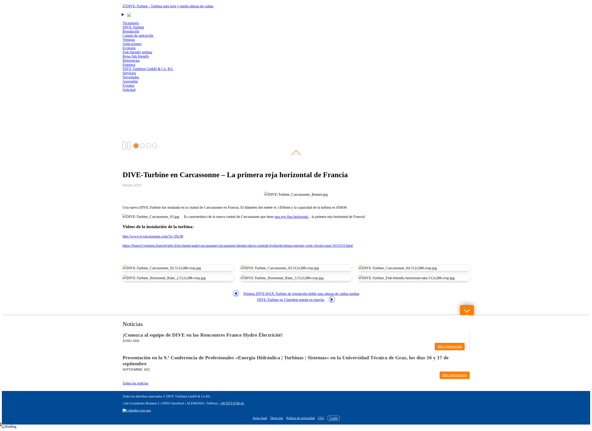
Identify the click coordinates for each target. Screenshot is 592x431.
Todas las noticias (135, 383)
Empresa (129, 65)
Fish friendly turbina (137, 52)
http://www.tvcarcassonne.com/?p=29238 (153, 236)
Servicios (129, 73)
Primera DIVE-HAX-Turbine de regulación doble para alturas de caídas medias (301, 294)
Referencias (131, 60)
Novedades (131, 77)
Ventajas (129, 40)
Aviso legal (260, 418)
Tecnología (131, 23)
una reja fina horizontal (291, 217)
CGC (321, 418)
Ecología (129, 48)
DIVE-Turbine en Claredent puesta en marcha (290, 300)
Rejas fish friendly (136, 56)
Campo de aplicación (138, 35)
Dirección (276, 418)
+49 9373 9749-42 (232, 403)
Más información (449, 346)
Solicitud (129, 90)
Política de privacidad (300, 418)
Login (334, 418)
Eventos (128, 85)
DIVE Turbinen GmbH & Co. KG (148, 69)
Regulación (131, 31)
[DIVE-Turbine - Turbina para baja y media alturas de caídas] (168, 6)
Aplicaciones (132, 44)
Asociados (130, 81)
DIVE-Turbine (133, 27)
